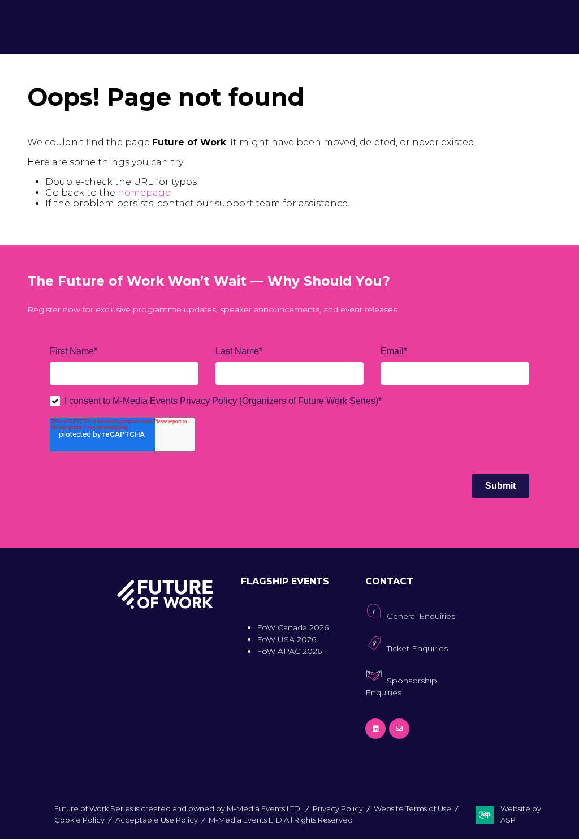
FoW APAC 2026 (289, 651)
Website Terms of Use (412, 808)
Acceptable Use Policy (156, 819)
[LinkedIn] (375, 728)
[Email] (399, 728)
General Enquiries (421, 616)
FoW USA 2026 (286, 639)
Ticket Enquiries (417, 648)
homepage (144, 192)
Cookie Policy (79, 819)
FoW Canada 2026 (293, 627)
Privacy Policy (338, 808)
